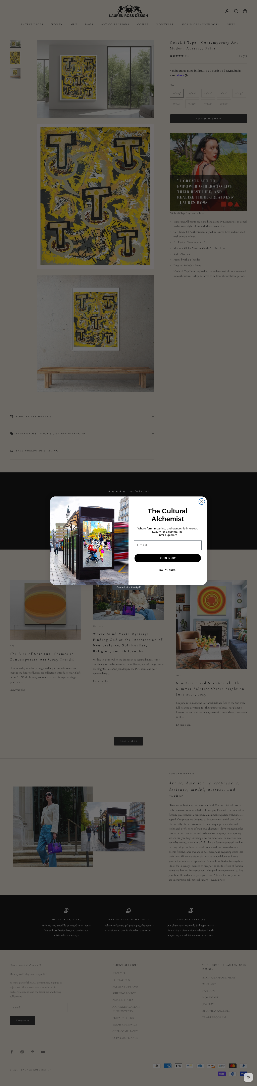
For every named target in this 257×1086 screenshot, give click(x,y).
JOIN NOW (168, 558)
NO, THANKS (167, 570)
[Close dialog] (202, 501)
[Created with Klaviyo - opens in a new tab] (128, 587)
